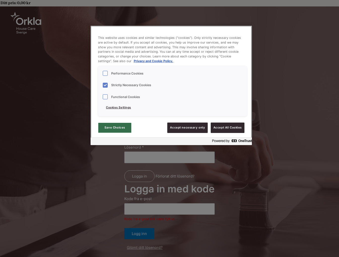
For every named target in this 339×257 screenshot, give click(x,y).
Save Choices (114, 127)
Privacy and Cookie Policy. (153, 61)
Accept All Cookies (227, 127)
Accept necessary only (187, 127)
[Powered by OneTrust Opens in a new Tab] (230, 142)
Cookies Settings (118, 107)
